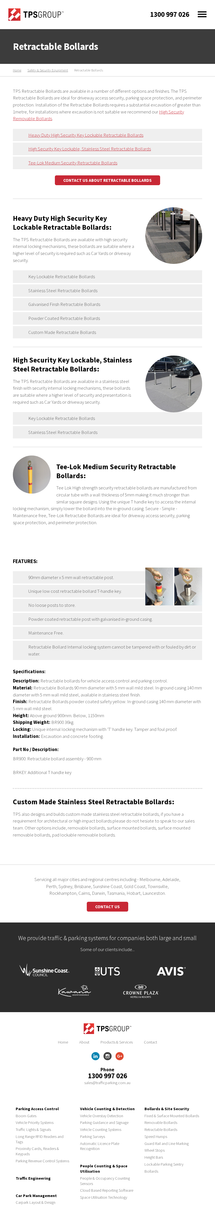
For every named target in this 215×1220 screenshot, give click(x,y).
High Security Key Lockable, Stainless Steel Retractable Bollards (89, 149)
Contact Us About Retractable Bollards (107, 180)
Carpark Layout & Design (35, 1202)
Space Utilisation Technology (103, 1197)
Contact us (107, 906)
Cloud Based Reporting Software (106, 1190)
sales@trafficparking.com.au (107, 1082)
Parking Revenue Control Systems (42, 1160)
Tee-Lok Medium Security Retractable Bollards (72, 163)
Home (17, 70)
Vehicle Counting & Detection (107, 1108)
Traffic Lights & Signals (33, 1129)
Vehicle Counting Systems (100, 1129)
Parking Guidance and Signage (104, 1122)
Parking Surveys (92, 1136)
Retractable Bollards (160, 1129)
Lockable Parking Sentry (163, 1164)
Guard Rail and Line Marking (166, 1143)
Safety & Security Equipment (47, 70)
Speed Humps (155, 1136)
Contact (150, 1042)
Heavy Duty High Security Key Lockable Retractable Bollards (85, 135)
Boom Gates (26, 1115)
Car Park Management (36, 1195)
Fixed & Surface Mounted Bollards (171, 1115)
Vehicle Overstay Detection (101, 1115)
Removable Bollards (160, 1122)
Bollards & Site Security (166, 1108)
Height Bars (153, 1157)
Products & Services (117, 1042)
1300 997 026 (107, 1075)
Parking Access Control (37, 1108)
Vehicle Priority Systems (34, 1122)
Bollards (151, 1171)
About (84, 1042)
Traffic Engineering (33, 1178)
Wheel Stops (154, 1150)
